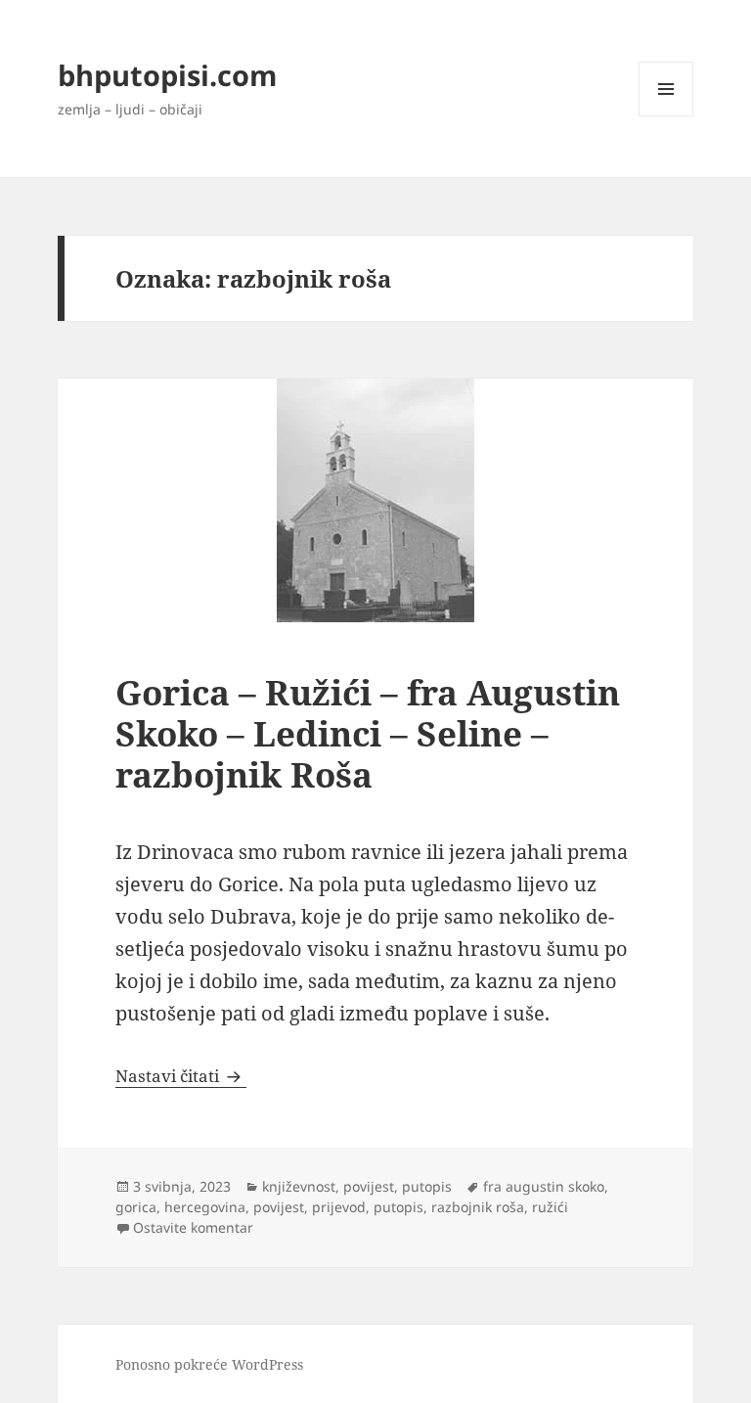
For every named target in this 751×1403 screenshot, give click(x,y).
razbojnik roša (477, 1207)
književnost (298, 1186)
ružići (550, 1207)
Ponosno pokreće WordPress (209, 1364)
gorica (135, 1207)
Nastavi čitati (180, 1075)
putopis (427, 1186)
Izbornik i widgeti (666, 115)
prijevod (339, 1207)
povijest (368, 1186)
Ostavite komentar (193, 1227)
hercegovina (204, 1207)
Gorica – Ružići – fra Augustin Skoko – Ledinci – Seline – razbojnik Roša (367, 733)
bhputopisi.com (167, 75)
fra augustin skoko (543, 1186)
